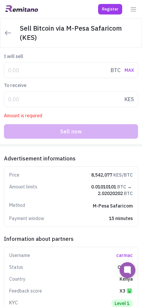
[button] (110, 9)
